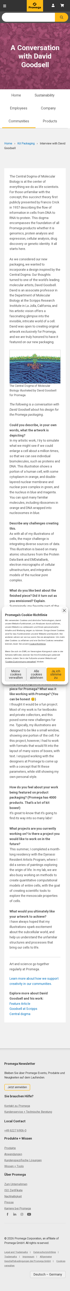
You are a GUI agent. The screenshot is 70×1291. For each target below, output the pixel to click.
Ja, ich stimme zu (55, 674)
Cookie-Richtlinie (37, 644)
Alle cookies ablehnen (36, 674)
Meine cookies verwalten (16, 674)
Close (64, 610)
